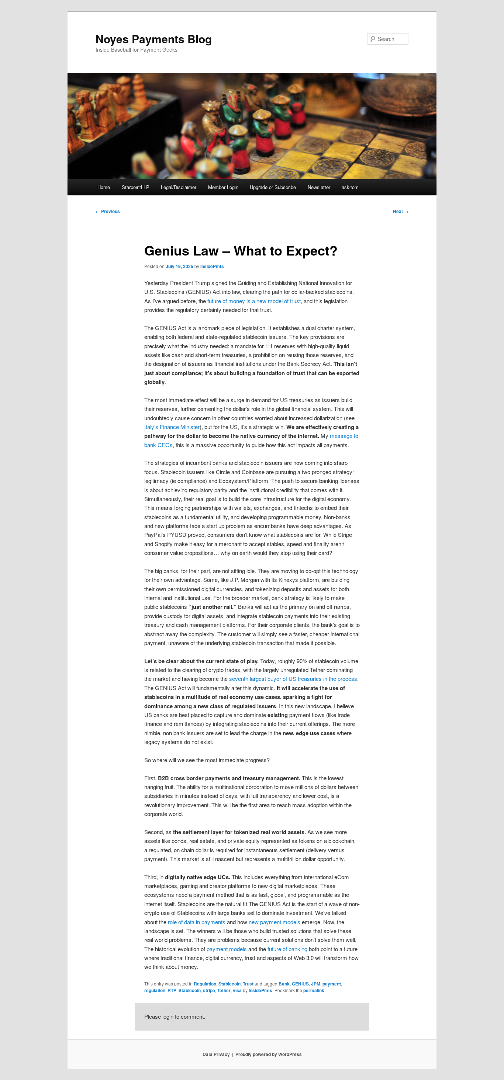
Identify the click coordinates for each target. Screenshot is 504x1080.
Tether (224, 990)
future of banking (286, 949)
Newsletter (319, 187)
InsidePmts (212, 266)
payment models (226, 949)
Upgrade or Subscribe (273, 187)
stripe (209, 990)
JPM (315, 983)
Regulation (205, 983)
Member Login (223, 187)
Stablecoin (229, 983)
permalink (313, 990)
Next (400, 211)
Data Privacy (216, 1054)
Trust (248, 983)
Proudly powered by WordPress (268, 1054)
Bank (284, 983)
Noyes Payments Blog (154, 39)
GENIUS (300, 983)
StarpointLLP (135, 187)
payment (331, 983)
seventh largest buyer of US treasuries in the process (293, 678)
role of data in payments (195, 922)
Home (103, 187)
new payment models (273, 922)
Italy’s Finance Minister (172, 427)
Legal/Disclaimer (178, 187)
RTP (172, 990)
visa (237, 990)
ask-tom (350, 187)
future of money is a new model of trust (253, 301)
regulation (154, 990)
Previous (108, 211)
